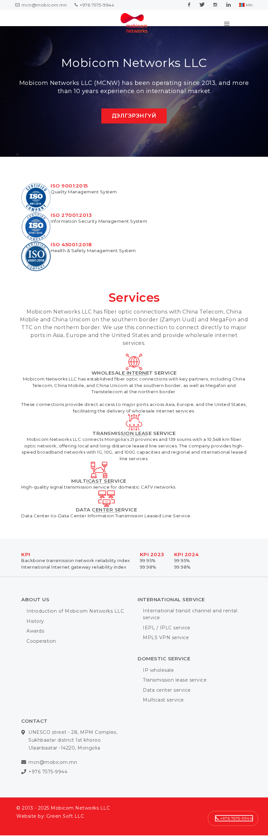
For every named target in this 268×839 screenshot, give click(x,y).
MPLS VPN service (166, 654)
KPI (25, 571)
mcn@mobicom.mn (44, 5)
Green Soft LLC (65, 832)
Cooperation (41, 657)
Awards (35, 647)
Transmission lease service (134, 449)
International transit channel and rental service (190, 630)
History (35, 637)
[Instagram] (215, 5)
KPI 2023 (152, 571)
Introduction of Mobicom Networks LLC (75, 627)
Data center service (167, 706)
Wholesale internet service (134, 389)
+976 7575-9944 (96, 5)
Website (26, 832)
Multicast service (98, 497)
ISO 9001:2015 (69, 202)
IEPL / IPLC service (167, 644)
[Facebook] (189, 5)
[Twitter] (202, 5)
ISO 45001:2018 (71, 261)
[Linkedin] (228, 5)
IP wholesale (158, 686)
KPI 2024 (186, 571)
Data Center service (106, 526)
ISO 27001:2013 (71, 231)
